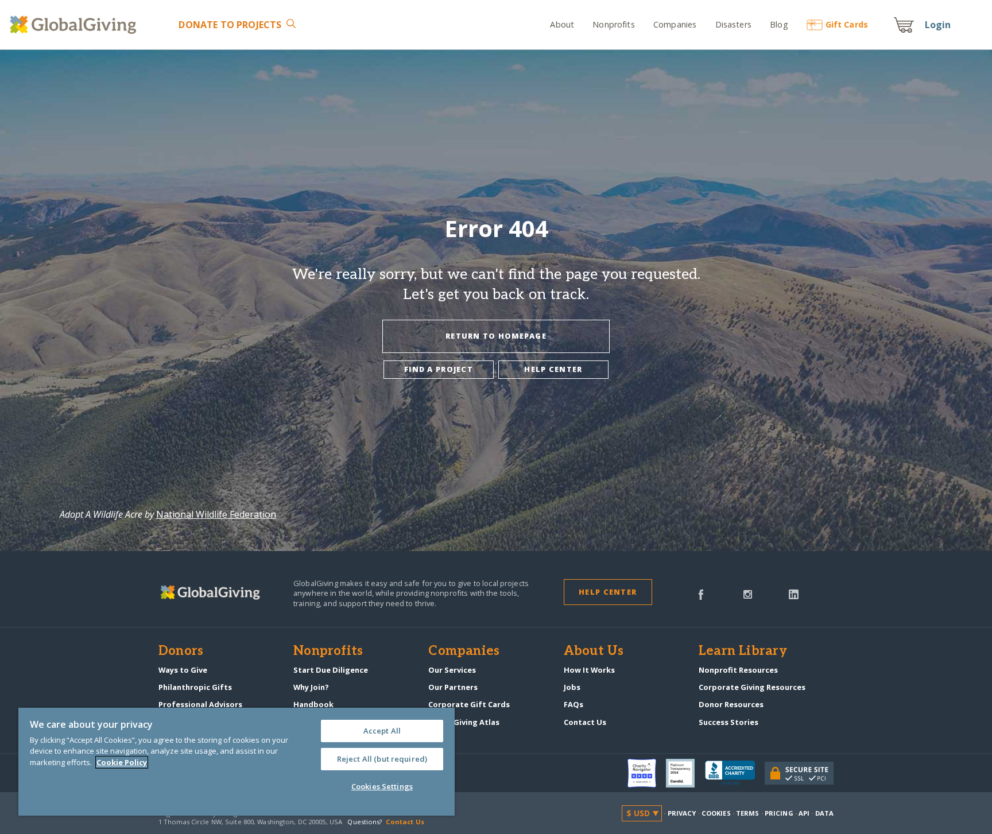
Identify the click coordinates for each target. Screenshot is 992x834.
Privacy (682, 813)
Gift (847, 24)
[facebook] (701, 593)
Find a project (438, 369)
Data (824, 813)
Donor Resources (731, 704)
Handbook (313, 704)
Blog (779, 24)
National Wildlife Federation (216, 514)
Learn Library (743, 651)
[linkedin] (794, 593)
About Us (594, 651)
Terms (748, 813)
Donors (180, 651)
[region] (236, 762)
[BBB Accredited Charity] (735, 773)
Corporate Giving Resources (752, 687)
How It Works (589, 670)
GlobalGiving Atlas (463, 722)
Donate (230, 24)
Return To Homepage (496, 336)
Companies (674, 24)
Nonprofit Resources (738, 670)
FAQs (573, 704)
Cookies (716, 813)
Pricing (779, 813)
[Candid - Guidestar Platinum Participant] (685, 773)
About (562, 24)
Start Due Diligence (330, 670)
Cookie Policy (121, 762)
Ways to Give (182, 670)
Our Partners (453, 687)
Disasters (733, 24)
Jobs (572, 687)
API (804, 813)
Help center (553, 369)
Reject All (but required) (382, 759)
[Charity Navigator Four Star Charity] (646, 773)
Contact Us (585, 722)
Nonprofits (613, 24)
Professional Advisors (200, 704)
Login (938, 24)
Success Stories (728, 722)
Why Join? (311, 687)
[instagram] (747, 593)
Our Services (452, 670)
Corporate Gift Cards (469, 704)
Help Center (608, 592)
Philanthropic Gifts (195, 687)
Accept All (382, 731)
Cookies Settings (382, 786)
